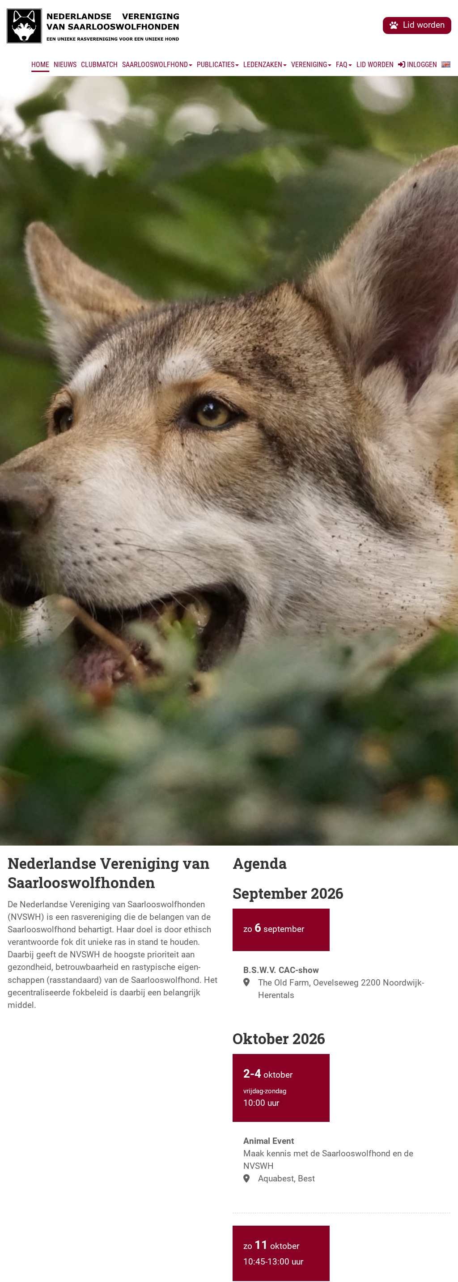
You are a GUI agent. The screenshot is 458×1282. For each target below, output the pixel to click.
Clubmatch (99, 64)
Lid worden (375, 64)
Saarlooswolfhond (155, 64)
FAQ (342, 64)
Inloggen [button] (421, 64)
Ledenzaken (262, 64)
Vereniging (309, 64)
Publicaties (215, 64)
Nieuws (65, 64)
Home (40, 64)
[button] (446, 65)
